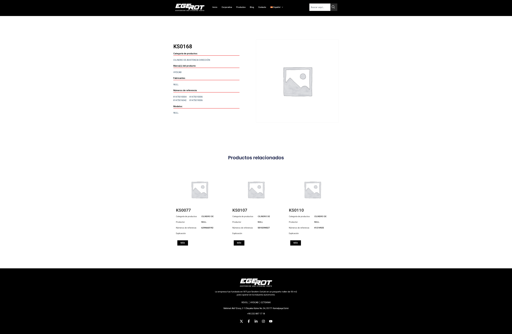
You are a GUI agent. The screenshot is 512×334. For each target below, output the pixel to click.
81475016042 (180, 100)
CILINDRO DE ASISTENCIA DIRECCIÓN (191, 60)
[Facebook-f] (248, 321)
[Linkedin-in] (256, 321)
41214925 (319, 228)
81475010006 (196, 97)
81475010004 (180, 97)
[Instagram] (263, 321)
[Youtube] (270, 321)
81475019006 (196, 100)
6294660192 (207, 228)
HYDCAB (177, 72)
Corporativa (227, 7)
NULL (176, 84)
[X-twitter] (241, 321)
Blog (252, 7)
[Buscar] (333, 7)
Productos (241, 7)
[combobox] (319, 7)
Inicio (214, 7)
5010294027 (264, 228)
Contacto (262, 7)
